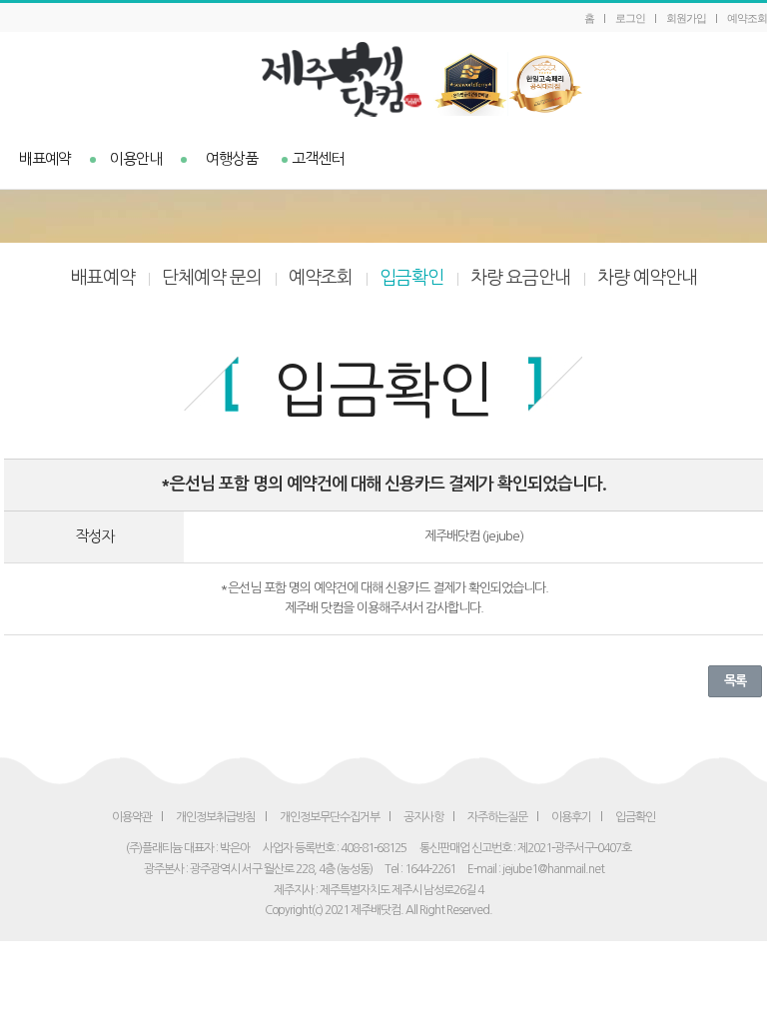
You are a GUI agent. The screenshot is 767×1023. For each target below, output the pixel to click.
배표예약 (45, 158)
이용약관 (132, 817)
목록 (735, 680)
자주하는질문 (497, 817)
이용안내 (136, 158)
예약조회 (747, 18)
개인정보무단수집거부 (330, 817)
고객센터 (318, 158)
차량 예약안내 (647, 278)
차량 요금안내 (520, 278)
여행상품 (232, 158)
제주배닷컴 (384, 79)
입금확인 (411, 278)
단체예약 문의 (212, 278)
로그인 (630, 18)
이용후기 (571, 817)
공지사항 (423, 817)
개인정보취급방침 (216, 817)
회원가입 (686, 18)
